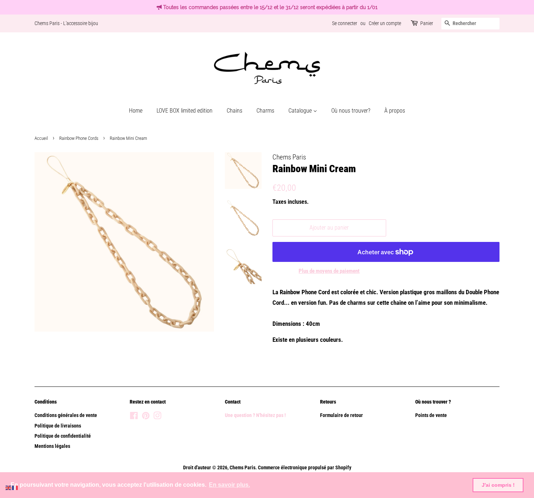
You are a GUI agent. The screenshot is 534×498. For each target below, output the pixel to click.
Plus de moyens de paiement (329, 271)
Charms (265, 110)
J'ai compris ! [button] (498, 485)
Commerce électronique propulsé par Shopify (304, 468)
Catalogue (300, 110)
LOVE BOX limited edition (185, 110)
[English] (8, 487)
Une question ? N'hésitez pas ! (256, 415)
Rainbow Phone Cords (78, 138)
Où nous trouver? (350, 110)
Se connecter (344, 23)
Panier (426, 23)
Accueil (41, 138)
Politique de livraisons (58, 426)
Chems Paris (242, 468)
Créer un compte (385, 23)
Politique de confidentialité (63, 436)
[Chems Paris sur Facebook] (134, 417)
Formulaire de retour (341, 415)
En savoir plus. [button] (229, 485)
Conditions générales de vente (66, 415)
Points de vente (431, 415)
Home (135, 110)
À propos (394, 110)
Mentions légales (52, 446)
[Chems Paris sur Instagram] (157, 417)
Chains (234, 110)
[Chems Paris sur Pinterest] (146, 417)
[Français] (15, 487)
